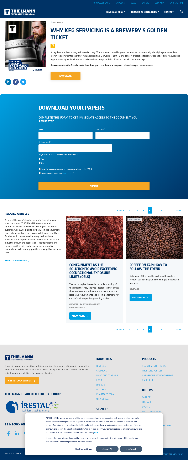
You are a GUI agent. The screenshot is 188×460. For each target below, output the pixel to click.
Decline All (131, 449)
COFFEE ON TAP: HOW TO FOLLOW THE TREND (148, 266)
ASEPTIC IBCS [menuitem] (148, 380)
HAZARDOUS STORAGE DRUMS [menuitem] (157, 375)
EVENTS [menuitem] (146, 406)
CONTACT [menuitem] (169, 12)
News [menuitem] (133, 3)
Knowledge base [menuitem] (101, 3)
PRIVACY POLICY (176, 454)
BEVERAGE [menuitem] (101, 366)
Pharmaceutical (77, 307)
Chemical (73, 304)
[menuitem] (181, 12)
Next (178, 210)
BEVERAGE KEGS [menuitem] (114, 12)
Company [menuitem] (159, 3)
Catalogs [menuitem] (120, 3)
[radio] (75, 159)
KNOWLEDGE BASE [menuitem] (151, 411)
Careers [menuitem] (174, 3)
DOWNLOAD (65, 76)
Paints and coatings (90, 304)
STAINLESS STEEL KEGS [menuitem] (154, 366)
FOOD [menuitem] (99, 380)
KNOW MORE (80, 316)
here (96, 432)
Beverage (134, 289)
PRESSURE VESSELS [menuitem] (152, 370)
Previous (120, 210)
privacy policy (67, 173)
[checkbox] (75, 161)
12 (170, 210)
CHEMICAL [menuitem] (101, 370)
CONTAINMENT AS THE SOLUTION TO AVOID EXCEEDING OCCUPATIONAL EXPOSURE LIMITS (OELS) (93, 270)
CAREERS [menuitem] (147, 397)
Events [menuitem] (145, 3)
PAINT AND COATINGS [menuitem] (107, 375)
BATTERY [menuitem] (100, 384)
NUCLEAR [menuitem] (101, 389)
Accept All (107, 449)
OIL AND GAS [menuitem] (102, 398)
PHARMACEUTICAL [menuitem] (105, 394)
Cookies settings (83, 449)
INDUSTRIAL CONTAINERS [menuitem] (143, 12)
